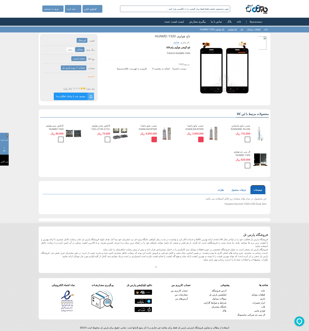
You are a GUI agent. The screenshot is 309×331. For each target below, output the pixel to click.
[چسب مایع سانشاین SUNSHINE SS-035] (260, 133)
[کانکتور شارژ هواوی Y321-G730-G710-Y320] (120, 133)
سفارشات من (181, 294)
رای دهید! (90, 88)
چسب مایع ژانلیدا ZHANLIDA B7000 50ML (194, 129)
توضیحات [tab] (258, 190)
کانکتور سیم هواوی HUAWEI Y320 (55, 127)
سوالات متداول (219, 298)
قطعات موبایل (258, 294)
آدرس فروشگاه (219, 290)
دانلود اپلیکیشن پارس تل (139, 285)
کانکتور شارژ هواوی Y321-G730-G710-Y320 (100, 129)
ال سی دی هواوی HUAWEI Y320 (242, 153)
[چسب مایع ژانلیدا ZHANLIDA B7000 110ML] (167, 133)
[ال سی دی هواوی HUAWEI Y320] (260, 159)
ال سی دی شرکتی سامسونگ (251, 314)
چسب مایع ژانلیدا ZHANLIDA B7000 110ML (148, 129)
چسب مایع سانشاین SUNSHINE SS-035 (240, 127)
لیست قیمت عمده (174, 21)
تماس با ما (216, 21)
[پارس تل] (249, 9)
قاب (263, 306)
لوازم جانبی (259, 310)
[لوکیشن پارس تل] (156, 266)
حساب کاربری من (179, 290)
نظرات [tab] (221, 190)
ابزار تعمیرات (258, 302)
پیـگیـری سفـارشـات (102, 285)
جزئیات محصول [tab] (238, 190)
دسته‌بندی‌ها (256, 21)
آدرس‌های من (181, 298)
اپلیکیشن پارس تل (217, 294)
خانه (239, 21)
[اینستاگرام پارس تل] (143, 266)
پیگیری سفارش (197, 21)
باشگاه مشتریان (218, 306)
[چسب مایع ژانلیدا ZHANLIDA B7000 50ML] (213, 133)
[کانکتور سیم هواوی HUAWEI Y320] (73, 133)
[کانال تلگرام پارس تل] (149, 266)
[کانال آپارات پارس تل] (162, 266)
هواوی (176, 42)
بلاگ (229, 21)
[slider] (79, 88)
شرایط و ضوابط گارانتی (215, 302)
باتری (262, 298)
